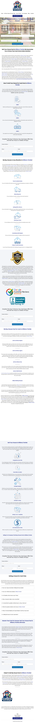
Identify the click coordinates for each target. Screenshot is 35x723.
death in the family (7, 679)
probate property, (22, 678)
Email (19, 38)
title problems (8, 165)
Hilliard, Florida (18, 19)
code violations (14, 165)
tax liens (3, 678)
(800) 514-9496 (24, 91)
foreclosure (25, 164)
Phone (2, 38)
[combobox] (2, 41)
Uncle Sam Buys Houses (5, 373)
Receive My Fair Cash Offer (17, 43)
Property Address (4, 33)
